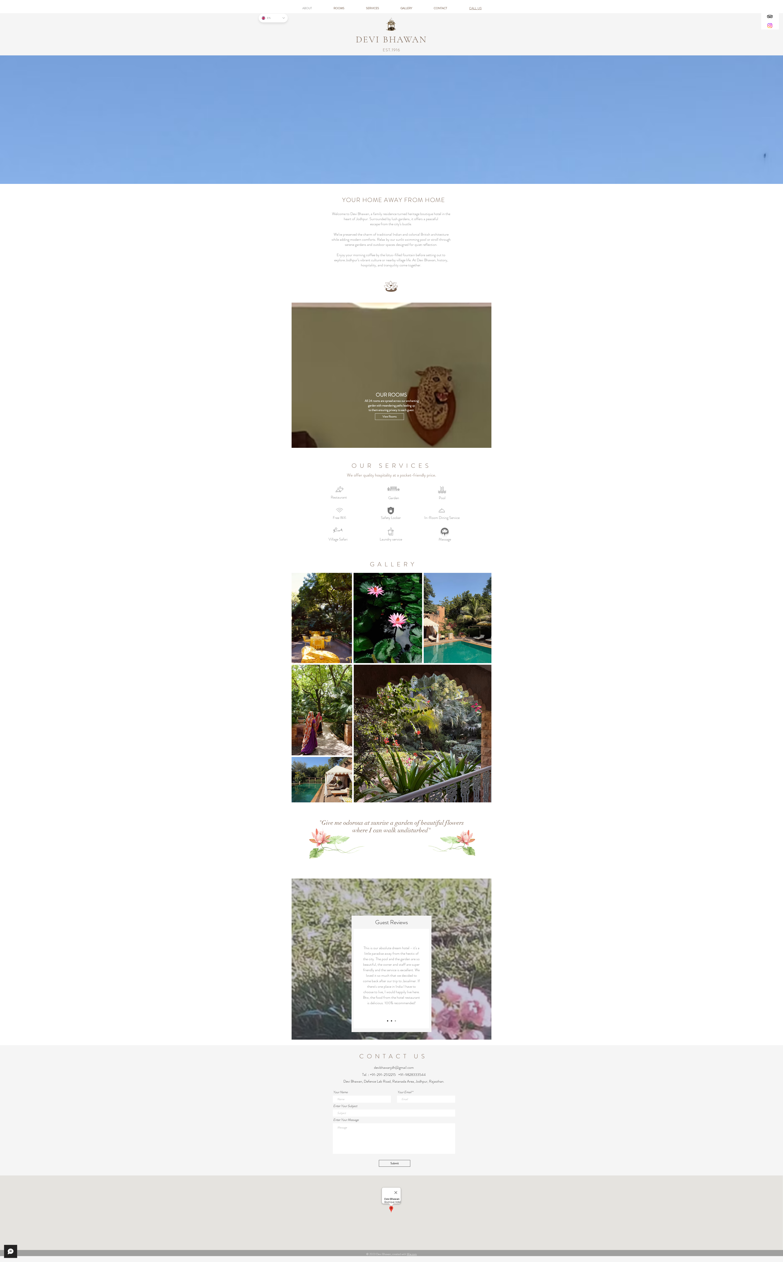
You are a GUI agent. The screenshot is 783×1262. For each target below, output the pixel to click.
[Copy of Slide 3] (395, 1020)
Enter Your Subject (345, 1106)
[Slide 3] (391, 1020)
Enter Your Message (346, 1119)
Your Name (340, 1092)
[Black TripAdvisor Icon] (770, 16)
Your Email (404, 1092)
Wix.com (412, 1254)
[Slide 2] (387, 1020)
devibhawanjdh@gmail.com (394, 1067)
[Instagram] (770, 25)
